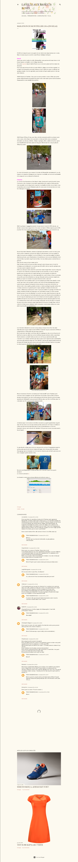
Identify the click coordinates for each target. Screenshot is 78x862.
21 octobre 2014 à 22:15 (43, 595)
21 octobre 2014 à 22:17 (43, 674)
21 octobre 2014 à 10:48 (36, 569)
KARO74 (24, 607)
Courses (22, 509)
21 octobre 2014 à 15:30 (37, 623)
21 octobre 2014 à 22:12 (43, 535)
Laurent (24, 64)
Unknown (24, 584)
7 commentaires (25, 789)
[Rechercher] (60, 4)
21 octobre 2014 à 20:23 (32, 664)
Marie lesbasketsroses (32, 535)
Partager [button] (19, 506)
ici (28, 473)
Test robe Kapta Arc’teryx (30, 845)
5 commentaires (25, 847)
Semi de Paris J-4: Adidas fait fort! (33, 787)
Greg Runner (25, 548)
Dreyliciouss (25, 639)
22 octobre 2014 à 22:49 (32, 687)
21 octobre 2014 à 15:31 (33, 638)
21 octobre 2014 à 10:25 (33, 517)
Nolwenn (24, 664)
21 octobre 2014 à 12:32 (32, 607)
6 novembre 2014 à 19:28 (43, 692)
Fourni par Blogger (40, 857)
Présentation (31, 16)
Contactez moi (42, 16)
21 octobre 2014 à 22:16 (43, 654)
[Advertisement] (39, 735)
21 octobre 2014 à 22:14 (43, 559)
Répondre (24, 544)
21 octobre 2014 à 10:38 (34, 548)
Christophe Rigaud (27, 623)
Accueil (24, 16)
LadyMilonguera (26, 569)
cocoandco (24, 517)
